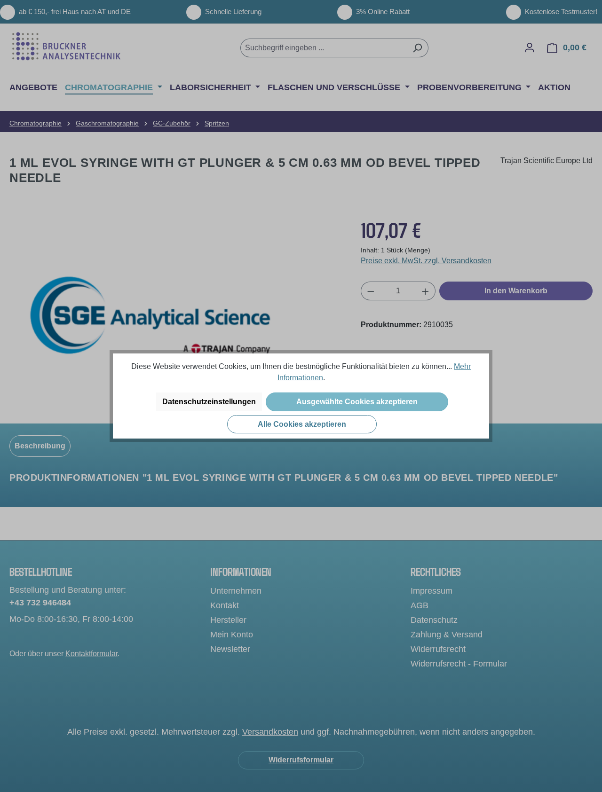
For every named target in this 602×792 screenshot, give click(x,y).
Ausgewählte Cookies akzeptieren (357, 402)
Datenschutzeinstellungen (209, 402)
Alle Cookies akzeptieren (302, 424)
